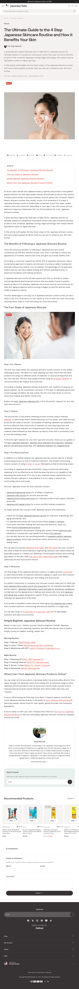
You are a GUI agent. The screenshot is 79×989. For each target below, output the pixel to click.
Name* (8, 866)
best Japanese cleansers (18, 443)
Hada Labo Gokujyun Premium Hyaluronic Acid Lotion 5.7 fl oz (52, 831)
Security (48, 972)
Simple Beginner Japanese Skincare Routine (25, 178)
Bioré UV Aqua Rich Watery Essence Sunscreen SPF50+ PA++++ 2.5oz (32, 831)
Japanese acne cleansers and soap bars (47, 443)
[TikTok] (51, 921)
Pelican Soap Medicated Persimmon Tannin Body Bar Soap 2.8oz (11, 831)
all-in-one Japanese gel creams (58, 603)
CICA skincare (55, 533)
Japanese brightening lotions (19, 492)
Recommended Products (18, 798)
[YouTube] (46, 921)
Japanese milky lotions (16, 495)
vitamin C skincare (56, 521)
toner (29, 464)
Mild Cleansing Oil (32, 659)
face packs (53, 548)
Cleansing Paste (38, 662)
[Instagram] (37, 921)
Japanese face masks (35, 548)
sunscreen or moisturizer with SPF (38, 612)
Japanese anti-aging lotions (19, 504)
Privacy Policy (41, 972)
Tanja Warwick (39, 741)
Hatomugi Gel (30, 668)
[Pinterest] (42, 921)
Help (5, 956)
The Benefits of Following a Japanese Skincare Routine (30, 170)
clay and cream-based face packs (43, 556)
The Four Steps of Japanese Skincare (22, 174)
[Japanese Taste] (16, 5)
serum (37, 464)
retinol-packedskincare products (26, 527)
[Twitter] (33, 921)
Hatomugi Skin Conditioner (38, 645)
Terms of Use (31, 972)
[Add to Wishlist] (19, 807)
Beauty (6, 23)
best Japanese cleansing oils (26, 401)
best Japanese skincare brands (59, 700)
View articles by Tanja (38, 761)
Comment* (10, 876)
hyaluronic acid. (64, 530)
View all (70, 798)
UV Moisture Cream (44, 648)
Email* (42, 866)
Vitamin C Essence (37, 665)
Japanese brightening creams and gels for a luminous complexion (46, 589)
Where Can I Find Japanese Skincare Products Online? (30, 183)
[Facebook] (28, 921)
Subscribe (70, 782)
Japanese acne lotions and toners (21, 498)
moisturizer (68, 572)
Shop (6, 936)
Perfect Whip (26, 642)
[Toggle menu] (3, 6)
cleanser (7, 419)
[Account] (69, 6)
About (6, 949)
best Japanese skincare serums (32, 515)
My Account (8, 943)
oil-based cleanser (61, 378)
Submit (38, 893)
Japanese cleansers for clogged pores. (53, 445)
